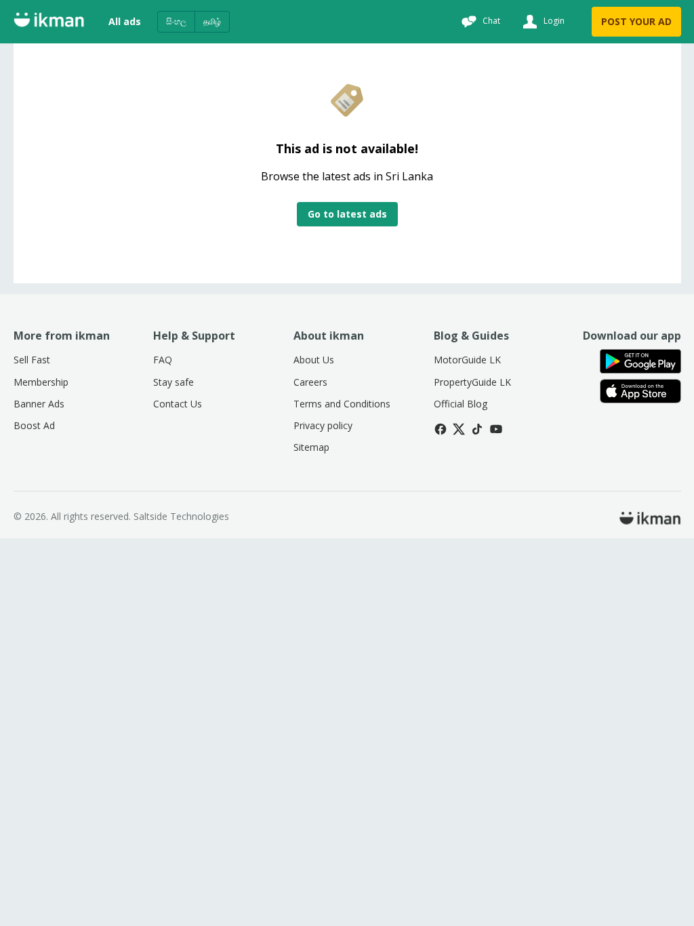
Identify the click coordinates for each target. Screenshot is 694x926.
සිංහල (176, 21)
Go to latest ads (347, 213)
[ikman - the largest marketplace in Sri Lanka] (49, 22)
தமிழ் (212, 21)
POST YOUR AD (636, 21)
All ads (124, 21)
